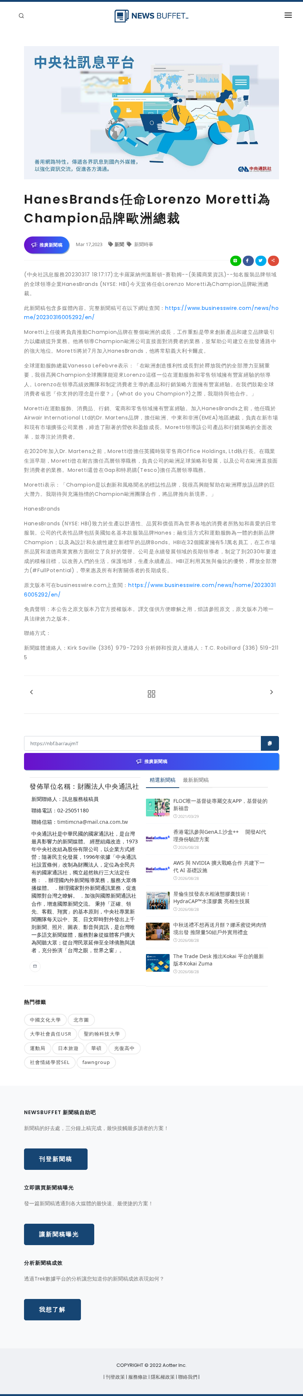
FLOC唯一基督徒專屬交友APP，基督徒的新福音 (220, 804)
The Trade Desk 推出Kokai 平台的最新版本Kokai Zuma (218, 960)
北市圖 (81, 1019)
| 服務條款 (137, 1377)
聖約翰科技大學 (102, 1033)
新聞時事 (143, 244)
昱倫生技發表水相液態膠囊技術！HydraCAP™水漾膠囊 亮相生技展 (212, 897)
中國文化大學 (45, 1019)
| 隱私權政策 (162, 1377)
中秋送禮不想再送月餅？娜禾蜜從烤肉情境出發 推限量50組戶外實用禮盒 (219, 928)
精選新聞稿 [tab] (163, 779)
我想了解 (52, 1309)
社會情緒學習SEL (50, 1062)
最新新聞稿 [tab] (196, 779)
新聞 (120, 244)
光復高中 (124, 1048)
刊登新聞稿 (55, 1159)
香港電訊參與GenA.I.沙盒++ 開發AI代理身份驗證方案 (219, 835)
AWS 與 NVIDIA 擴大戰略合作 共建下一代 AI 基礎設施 (219, 866)
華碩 (96, 1048)
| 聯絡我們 (187, 1377)
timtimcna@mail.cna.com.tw (92, 821)
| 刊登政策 (114, 1377)
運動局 (37, 1048)
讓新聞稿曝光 (59, 1234)
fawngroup (96, 1062)
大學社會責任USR (50, 1033)
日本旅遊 (68, 1048)
